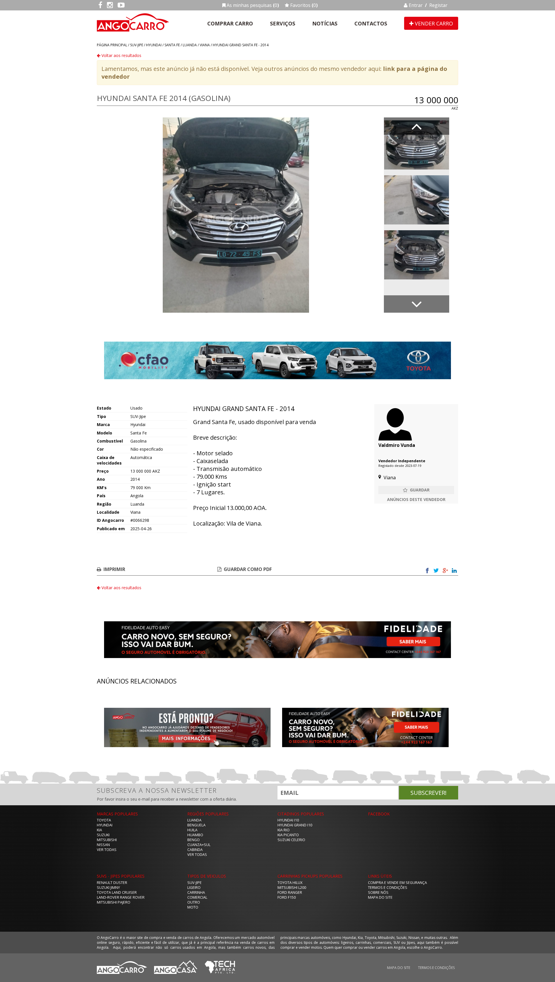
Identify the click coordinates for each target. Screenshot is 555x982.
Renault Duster (112, 882)
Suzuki (103, 834)
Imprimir (114, 569)
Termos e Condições (387, 887)
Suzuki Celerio (291, 839)
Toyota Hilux (290, 882)
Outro (193, 902)
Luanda (190, 45)
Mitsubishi (107, 839)
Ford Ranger (290, 892)
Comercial (197, 897)
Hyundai (154, 45)
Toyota (104, 820)
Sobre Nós (378, 892)
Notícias (324, 23)
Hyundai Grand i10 (295, 825)
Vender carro (433, 23)
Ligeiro (194, 887)
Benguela (196, 825)
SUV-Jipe (136, 45)
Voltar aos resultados (120, 55)
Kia (99, 830)
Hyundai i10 (288, 820)
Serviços (282, 23)
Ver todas (106, 849)
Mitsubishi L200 (292, 887)
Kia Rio (284, 830)
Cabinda (195, 849)
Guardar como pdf (248, 569)
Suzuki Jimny (108, 887)
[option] (236, 215)
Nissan (103, 844)
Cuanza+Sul (198, 844)
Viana (205, 45)
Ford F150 (287, 897)
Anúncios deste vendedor (416, 499)
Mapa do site (380, 897)
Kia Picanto (288, 834)
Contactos (370, 23)
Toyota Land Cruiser (117, 892)
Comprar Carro (230, 23)
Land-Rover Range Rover (121, 897)
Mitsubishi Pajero (113, 902)
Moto (192, 907)
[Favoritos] (416, 490)
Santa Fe (172, 45)
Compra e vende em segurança (397, 882)
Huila (192, 830)
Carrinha (196, 892)
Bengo (193, 839)
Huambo (195, 834)
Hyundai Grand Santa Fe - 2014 (241, 45)
